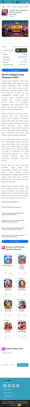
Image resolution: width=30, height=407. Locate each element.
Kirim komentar (22, 365)
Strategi (14, 6)
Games (8, 6)
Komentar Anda (7, 352)
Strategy (11, 16)
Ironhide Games (22, 57)
